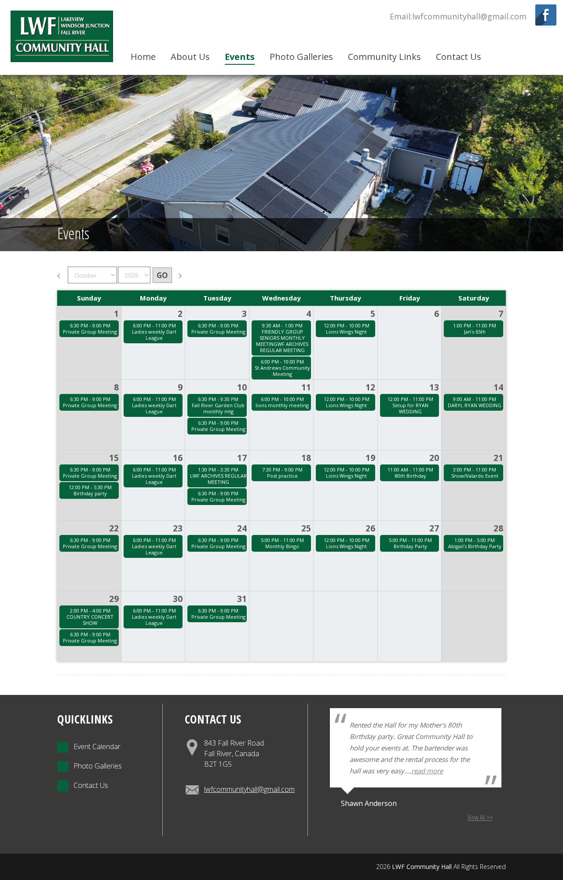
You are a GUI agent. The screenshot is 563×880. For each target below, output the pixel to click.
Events (240, 57)
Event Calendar (94, 746)
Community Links (384, 57)
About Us (190, 57)
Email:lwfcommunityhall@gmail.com (458, 16)
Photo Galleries (301, 57)
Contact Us (458, 57)
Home (143, 57)
